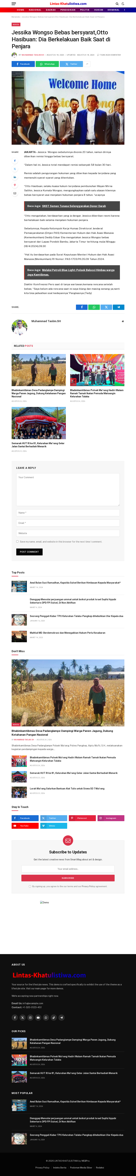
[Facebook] (15, 161)
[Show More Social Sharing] (87, 64)
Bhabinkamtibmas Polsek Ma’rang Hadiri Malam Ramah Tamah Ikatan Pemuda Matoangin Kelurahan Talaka (97, 393)
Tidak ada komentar (110, 55)
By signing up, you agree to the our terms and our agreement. (69, 886)
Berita (16, 24)
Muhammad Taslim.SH (33, 55)
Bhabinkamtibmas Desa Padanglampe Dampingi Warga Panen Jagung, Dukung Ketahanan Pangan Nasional (39, 393)
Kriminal (113, 9)
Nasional (35, 9)
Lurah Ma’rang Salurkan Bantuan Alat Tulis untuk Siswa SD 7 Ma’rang (67, 788)
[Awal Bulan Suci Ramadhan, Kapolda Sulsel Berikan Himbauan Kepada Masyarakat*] (19, 586)
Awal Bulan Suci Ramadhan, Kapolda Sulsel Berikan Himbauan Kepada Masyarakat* (75, 582)
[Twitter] (15, 169)
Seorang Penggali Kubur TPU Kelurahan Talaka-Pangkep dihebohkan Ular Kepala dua (76, 616)
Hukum (98, 9)
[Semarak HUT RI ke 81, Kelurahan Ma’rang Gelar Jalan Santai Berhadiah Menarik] (39, 423)
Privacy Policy (88, 886)
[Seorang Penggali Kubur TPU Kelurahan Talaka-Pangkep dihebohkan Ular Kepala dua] (19, 620)
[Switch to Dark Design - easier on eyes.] (122, 3)
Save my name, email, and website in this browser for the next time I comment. (61, 541)
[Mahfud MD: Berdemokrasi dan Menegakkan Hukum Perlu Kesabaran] (19, 636)
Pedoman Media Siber (81, 1167)
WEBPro (85, 1161)
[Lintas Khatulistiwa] (68, 3)
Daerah (51, 9)
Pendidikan (67, 9)
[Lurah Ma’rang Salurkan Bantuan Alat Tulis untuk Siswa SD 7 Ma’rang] (19, 792)
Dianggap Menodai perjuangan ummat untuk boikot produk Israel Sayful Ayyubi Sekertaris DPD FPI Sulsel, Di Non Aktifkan (73, 601)
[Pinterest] (15, 185)
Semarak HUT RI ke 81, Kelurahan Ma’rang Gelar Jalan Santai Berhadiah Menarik (38, 445)
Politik (85, 9)
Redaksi (100, 1167)
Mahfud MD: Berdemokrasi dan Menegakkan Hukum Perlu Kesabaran (67, 632)
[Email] (15, 193)
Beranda (16, 17)
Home (20, 9)
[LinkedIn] (15, 177)
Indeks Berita (59, 1167)
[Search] (117, 3)
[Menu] (14, 3)
